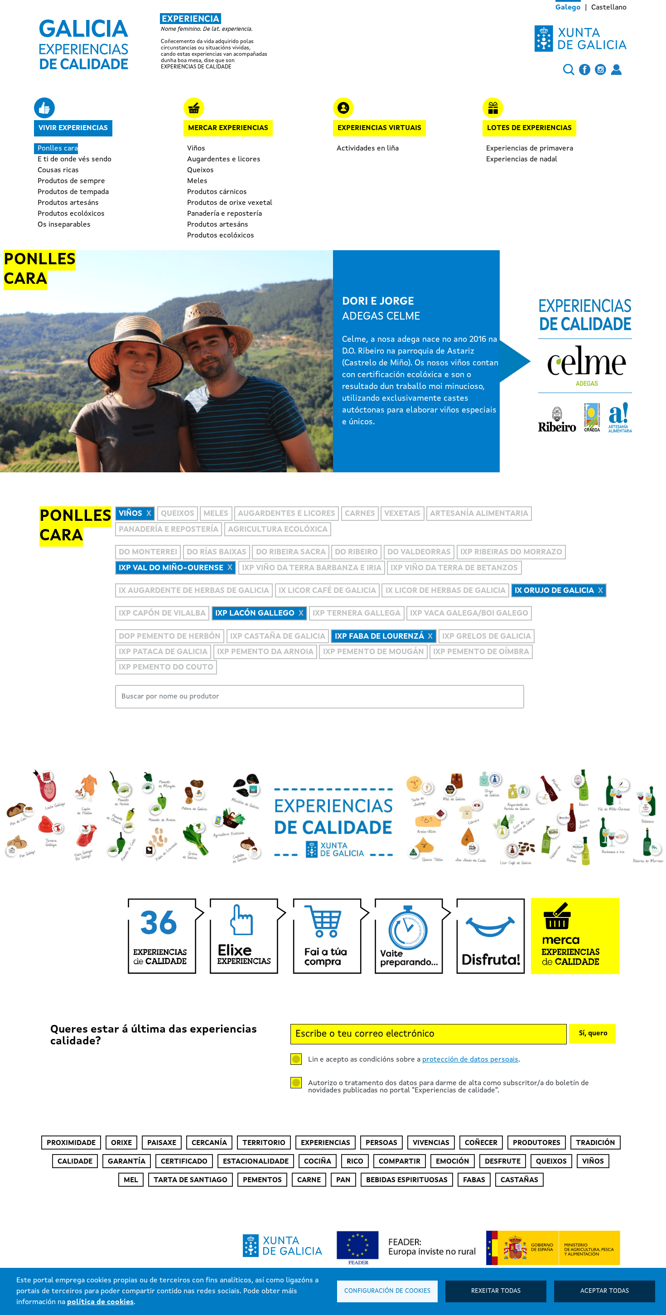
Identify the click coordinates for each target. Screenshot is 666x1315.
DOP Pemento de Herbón (170, 637)
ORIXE (121, 1143)
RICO (355, 1161)
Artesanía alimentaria (479, 514)
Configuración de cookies (387, 1291)
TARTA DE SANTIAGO (190, 1180)
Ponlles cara (58, 148)
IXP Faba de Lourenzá (379, 637)
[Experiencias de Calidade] (83, 41)
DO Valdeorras (419, 552)
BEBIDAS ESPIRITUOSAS (407, 1180)
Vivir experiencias (73, 128)
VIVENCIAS (431, 1143)
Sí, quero (593, 1033)
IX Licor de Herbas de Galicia (446, 591)
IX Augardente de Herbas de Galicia (194, 591)
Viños (196, 148)
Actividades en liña (368, 148)
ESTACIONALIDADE (256, 1161)
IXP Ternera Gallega (357, 613)
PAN (343, 1180)
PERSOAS (381, 1143)
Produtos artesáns (68, 203)
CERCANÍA (209, 1143)
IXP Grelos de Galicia (486, 637)
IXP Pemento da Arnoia (265, 652)
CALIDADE (75, 1161)
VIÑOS (593, 1161)
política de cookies (100, 1302)
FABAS (474, 1180)
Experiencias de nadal (521, 159)
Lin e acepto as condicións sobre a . (414, 1059)
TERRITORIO (263, 1143)
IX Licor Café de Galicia (327, 591)
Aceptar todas (604, 1291)
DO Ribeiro (356, 552)
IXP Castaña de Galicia (277, 637)
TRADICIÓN (595, 1143)
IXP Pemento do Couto (166, 668)
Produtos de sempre (71, 181)
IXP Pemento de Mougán (373, 652)
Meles (197, 181)
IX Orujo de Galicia (554, 591)
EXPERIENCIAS (325, 1143)
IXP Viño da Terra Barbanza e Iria (311, 568)
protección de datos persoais (470, 1059)
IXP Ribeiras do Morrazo (511, 552)
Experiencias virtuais (379, 128)
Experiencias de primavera (529, 148)
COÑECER (481, 1143)
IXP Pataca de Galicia (163, 652)
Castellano (609, 7)
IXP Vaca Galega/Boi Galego (469, 613)
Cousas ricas (58, 170)
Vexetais (402, 514)
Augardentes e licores (224, 159)
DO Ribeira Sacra (291, 552)
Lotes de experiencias (529, 128)
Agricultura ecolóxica (278, 530)
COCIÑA (317, 1161)
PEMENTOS (262, 1180)
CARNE (309, 1180)
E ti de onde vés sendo (74, 159)
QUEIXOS (551, 1161)
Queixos (200, 170)
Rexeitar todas (496, 1291)
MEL (131, 1180)
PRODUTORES (536, 1143)
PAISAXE (161, 1143)
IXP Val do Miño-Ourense (171, 568)
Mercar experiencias (228, 128)
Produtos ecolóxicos (71, 214)
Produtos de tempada (73, 192)
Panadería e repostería (224, 214)
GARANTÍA (126, 1161)
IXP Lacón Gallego (254, 613)
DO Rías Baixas (216, 552)
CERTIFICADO (184, 1161)
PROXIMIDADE (71, 1143)
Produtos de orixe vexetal (229, 203)
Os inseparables (64, 224)
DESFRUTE (503, 1161)
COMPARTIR (399, 1161)
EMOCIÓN (452, 1161)
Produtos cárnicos (217, 192)
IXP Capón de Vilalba (162, 613)
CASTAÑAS (519, 1180)
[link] (162, 41)
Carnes (360, 514)
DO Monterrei (148, 552)
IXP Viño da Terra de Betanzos (454, 568)
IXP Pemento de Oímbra (481, 652)
